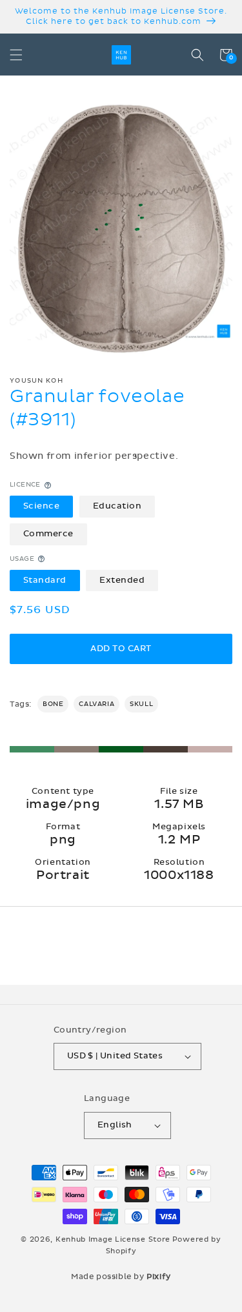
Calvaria (96, 704)
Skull (141, 704)
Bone (53, 704)
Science (41, 506)
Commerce (48, 534)
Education (117, 506)
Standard (44, 580)
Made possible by (121, 1276)
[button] (16, 55)
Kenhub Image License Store (112, 1239)
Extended (122, 580)
